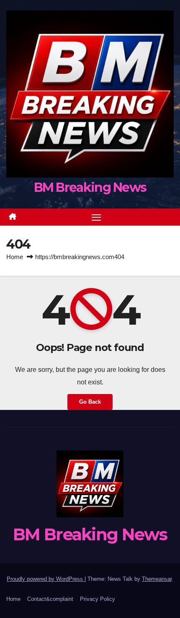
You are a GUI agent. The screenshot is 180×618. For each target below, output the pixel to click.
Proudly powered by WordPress (46, 579)
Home (14, 256)
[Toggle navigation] (96, 217)
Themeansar (157, 579)
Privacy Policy (97, 599)
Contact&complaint (50, 599)
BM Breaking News (90, 187)
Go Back (90, 402)
